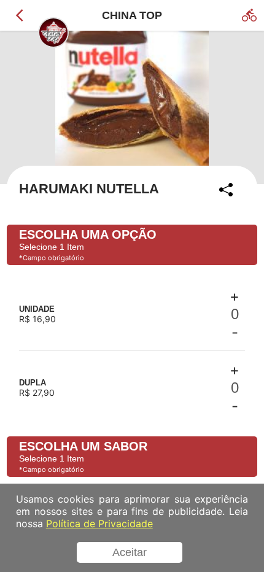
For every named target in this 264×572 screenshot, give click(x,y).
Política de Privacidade (99, 523)
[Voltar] (19, 15)
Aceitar (129, 552)
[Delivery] (249, 15)
